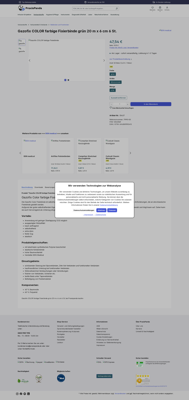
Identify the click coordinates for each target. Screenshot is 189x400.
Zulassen (112, 210)
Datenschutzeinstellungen (84, 210)
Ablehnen (101, 210)
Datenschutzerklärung (109, 205)
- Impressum (88, 215)
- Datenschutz (100, 215)
